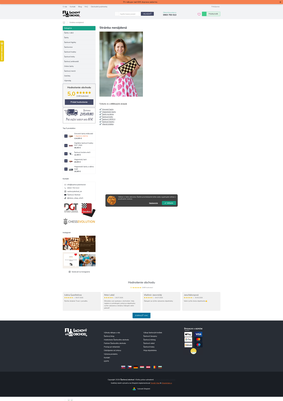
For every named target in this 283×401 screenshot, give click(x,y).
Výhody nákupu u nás (112, 332)
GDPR (106, 361)
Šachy (66, 37)
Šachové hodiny (70, 52)
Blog (80, 7)
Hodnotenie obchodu (141, 282)
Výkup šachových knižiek (152, 332)
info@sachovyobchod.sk (76, 184)
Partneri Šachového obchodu (115, 343)
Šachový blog (109, 336)
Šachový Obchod (73, 195)
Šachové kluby (148, 347)
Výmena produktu (111, 354)
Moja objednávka (150, 350)
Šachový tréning (149, 340)
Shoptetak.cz (167, 383)
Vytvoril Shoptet (143, 389)
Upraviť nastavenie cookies (164, 379)
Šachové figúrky (70, 42)
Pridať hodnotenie (79, 102)
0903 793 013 (73, 188)
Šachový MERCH (108, 119)
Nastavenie (153, 203)
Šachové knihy (69, 57)
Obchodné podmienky (99, 7)
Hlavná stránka (108, 124)
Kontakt (73, 7)
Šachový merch (70, 71)
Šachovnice (68, 47)
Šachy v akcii (69, 33)
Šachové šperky (108, 122)
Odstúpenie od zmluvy (112, 350)
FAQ (86, 7)
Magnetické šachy (109, 112)
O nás (65, 7)
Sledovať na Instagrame (81, 272)
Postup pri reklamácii (112, 347)
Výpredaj (67, 80)
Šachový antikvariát (71, 61)
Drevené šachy (108, 109)
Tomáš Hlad (155, 383)
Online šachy (69, 66)
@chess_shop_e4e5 (75, 198)
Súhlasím (170, 203)
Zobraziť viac (141, 315)
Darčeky (67, 76)
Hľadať (147, 14)
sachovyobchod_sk (74, 191)
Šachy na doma (108, 114)
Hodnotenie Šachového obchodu (116, 340)
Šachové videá (148, 343)
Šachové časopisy (150, 336)
